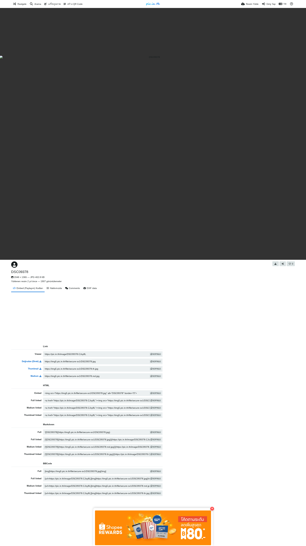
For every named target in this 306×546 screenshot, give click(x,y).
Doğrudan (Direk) (30, 361)
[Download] (275, 263)
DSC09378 (19, 272)
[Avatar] (14, 264)
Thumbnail (33, 369)
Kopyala (156, 354)
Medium (35, 376)
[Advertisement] (153, 32)
